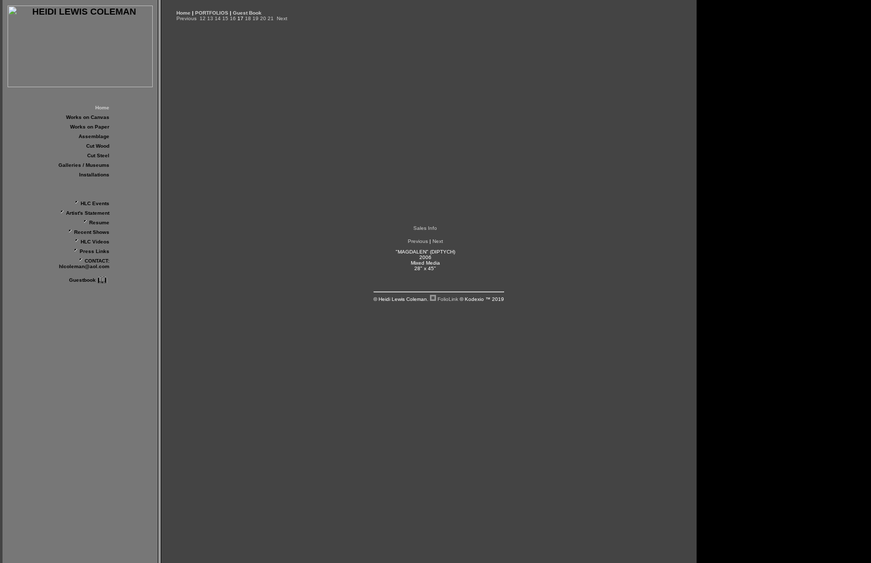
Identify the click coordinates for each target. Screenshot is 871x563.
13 (210, 18)
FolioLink (448, 299)
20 (263, 18)
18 (248, 18)
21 (271, 18)
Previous (186, 18)
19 (256, 18)
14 (218, 18)
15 (225, 18)
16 (233, 18)
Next (282, 18)
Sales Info (425, 228)
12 (203, 18)
